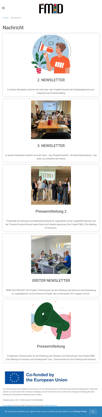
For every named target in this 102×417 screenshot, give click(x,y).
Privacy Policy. (80, 411)
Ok (93, 411)
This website (8, 405)
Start (6, 18)
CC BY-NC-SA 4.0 (50, 405)
